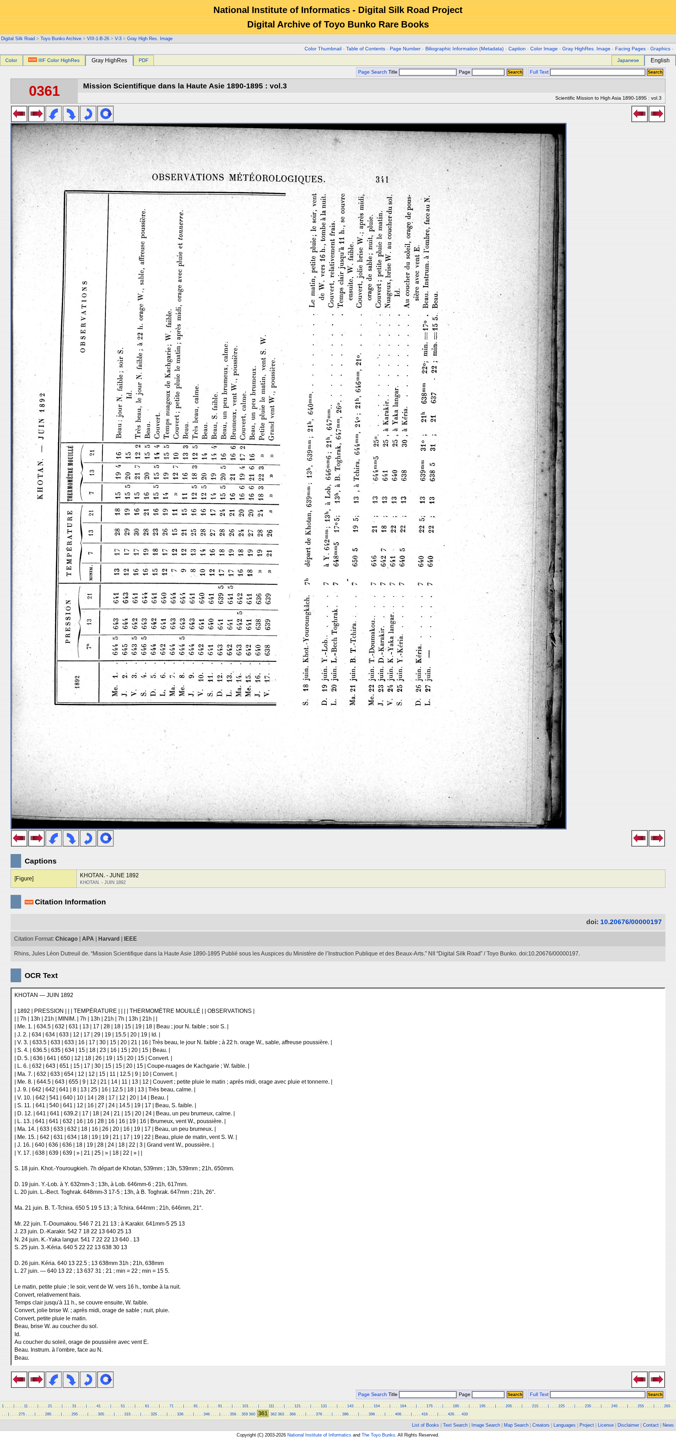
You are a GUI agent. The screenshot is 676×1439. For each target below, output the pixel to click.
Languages (564, 1425)
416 (424, 1414)
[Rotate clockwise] (71, 120)
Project (587, 1425)
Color (11, 60)
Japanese (628, 60)
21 (50, 1406)
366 (292, 1414)
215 (535, 1406)
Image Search (485, 1425)
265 (667, 1406)
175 (429, 1406)
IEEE (130, 939)
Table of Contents (365, 48)
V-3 (118, 38)
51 (123, 1406)
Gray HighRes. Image (586, 48)
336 (180, 1414)
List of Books (425, 1425)
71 (171, 1406)
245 (614, 1406)
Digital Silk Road (18, 38)
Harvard (109, 939)
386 (345, 1414)
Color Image (544, 48)
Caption (517, 48)
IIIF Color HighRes (59, 60)
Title (393, 72)
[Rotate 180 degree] (88, 120)
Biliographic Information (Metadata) (464, 48)
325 (154, 1414)
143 (350, 1406)
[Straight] (105, 120)
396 (372, 1414)
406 (398, 1414)
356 (233, 1414)
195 (482, 1406)
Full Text (539, 72)
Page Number (405, 48)
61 (147, 1406)
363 (281, 1414)
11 (26, 1406)
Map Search (516, 1425)
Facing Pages (630, 48)
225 (561, 1406)
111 (271, 1406)
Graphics (660, 48)
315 (127, 1414)
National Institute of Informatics (319, 1435)
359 (245, 1414)
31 (74, 1406)
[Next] (36, 120)
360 (252, 1414)
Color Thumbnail (323, 48)
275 (22, 1414)
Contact (651, 1425)
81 (196, 1406)
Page (464, 72)
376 (319, 1414)
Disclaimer (628, 1425)
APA (88, 939)
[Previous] (19, 120)
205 (509, 1406)
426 (451, 1414)
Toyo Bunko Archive (60, 38)
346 (207, 1414)
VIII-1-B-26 (98, 38)
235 (588, 1406)
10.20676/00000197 (631, 922)
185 (456, 1406)
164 (403, 1406)
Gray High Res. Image (150, 38)
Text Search (455, 1425)
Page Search (372, 72)
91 (220, 1406)
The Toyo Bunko (378, 1435)
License (606, 1425)
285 (48, 1414)
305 (101, 1414)
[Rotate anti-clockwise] (53, 120)
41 (98, 1406)
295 (74, 1414)
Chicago (66, 939)
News (668, 1425)
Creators (541, 1425)
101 (245, 1406)
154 (377, 1406)
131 (324, 1406)
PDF (144, 60)
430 (465, 1414)
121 (297, 1406)
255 (641, 1406)
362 (273, 1414)
